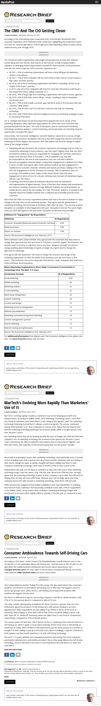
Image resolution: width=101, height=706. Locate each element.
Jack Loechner (11, 35)
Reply (6, 677)
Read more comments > (86, 681)
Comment (10, 354)
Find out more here (13, 649)
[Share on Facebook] (6, 348)
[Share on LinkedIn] (12, 348)
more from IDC (19, 339)
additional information (18, 336)
